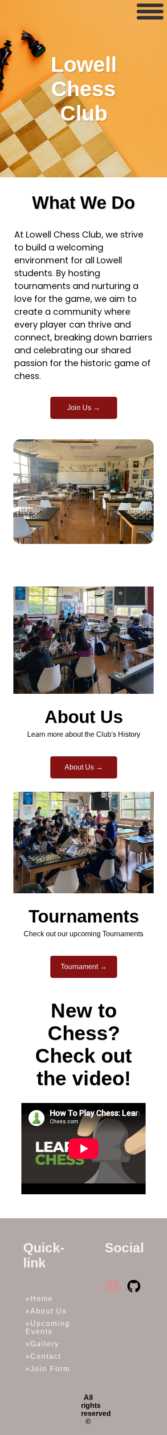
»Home (39, 1298)
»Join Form (47, 1368)
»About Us (46, 1311)
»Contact (43, 1356)
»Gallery (42, 1344)
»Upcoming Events (47, 1327)
